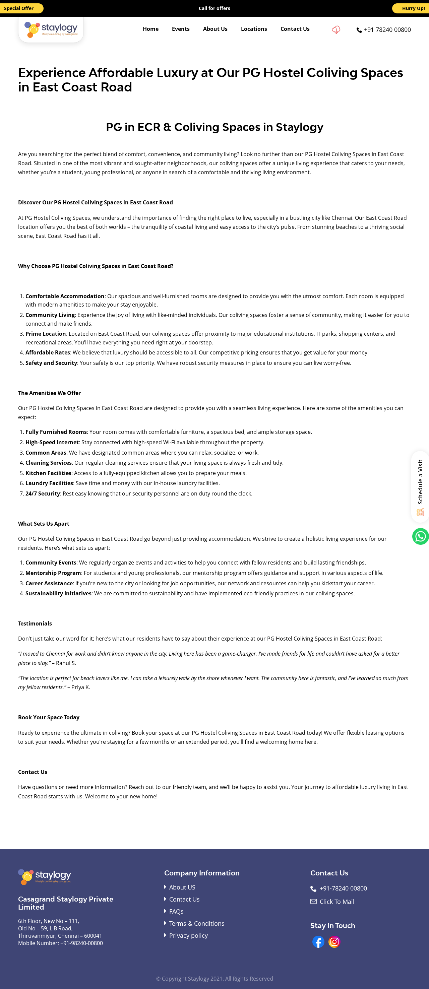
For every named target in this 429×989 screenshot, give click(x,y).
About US (182, 887)
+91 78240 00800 (387, 29)
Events (181, 28)
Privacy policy (188, 935)
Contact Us (295, 28)
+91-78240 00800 (343, 888)
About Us (215, 28)
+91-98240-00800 (81, 943)
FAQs (176, 911)
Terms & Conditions (197, 923)
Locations (254, 28)
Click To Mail (337, 902)
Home (151, 28)
